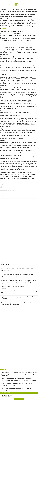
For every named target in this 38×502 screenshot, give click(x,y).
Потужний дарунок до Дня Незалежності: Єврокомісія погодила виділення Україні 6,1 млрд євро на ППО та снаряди (17, 275)
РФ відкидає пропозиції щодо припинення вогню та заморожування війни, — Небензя (18, 263)
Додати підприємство (19, 398)
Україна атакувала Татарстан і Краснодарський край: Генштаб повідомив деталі (17, 297)
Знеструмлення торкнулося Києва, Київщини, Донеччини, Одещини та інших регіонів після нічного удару (18, 303)
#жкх (4, 184)
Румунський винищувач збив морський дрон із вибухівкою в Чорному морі (19, 291)
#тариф (1, 184)
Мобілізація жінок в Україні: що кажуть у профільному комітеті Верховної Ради (17, 269)
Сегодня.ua (6, 28)
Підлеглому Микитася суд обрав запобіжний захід (14, 286)
